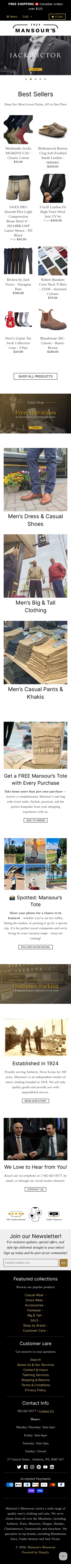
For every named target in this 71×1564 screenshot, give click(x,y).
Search (35, 1360)
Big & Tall (34, 1315)
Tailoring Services (35, 1375)
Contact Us (35, 1189)
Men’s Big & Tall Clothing (35, 606)
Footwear (34, 1310)
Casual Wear (34, 1295)
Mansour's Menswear (41, 1547)
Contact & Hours (35, 1370)
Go (63, 1263)
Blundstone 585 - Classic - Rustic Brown (53, 343)
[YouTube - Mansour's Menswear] (45, 1467)
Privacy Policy (35, 1390)
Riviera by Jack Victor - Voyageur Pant (18, 284)
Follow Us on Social (35, 947)
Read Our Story (36, 1100)
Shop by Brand (34, 1325)
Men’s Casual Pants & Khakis (35, 693)
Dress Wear (34, 1300)
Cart (59, 16)
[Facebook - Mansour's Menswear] (25, 1467)
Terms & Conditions (35, 1385)
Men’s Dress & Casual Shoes (35, 520)
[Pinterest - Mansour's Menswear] (39, 1467)
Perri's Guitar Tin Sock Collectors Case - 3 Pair (18, 343)
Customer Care (34, 1330)
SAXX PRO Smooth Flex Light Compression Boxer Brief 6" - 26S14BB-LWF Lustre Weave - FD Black (18, 221)
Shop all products (35, 376)
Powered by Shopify (35, 1552)
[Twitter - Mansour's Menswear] (19, 1467)
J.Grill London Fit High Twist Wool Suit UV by (53, 211)
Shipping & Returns (35, 1380)
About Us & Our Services (35, 1365)
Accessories (34, 1305)
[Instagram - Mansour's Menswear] (32, 1467)
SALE (34, 1320)
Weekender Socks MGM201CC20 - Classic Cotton (18, 153)
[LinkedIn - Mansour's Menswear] (52, 1467)
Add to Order (35, 820)
